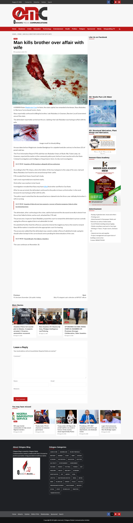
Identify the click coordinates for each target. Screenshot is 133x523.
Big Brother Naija (75, 451)
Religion (82, 29)
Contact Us (28, 2)
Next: (70, 296)
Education (37, 29)
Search (50, 2)
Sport (58, 489)
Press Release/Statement (57, 485)
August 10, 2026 (69, 335)
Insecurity (68, 470)
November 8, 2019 (19, 52)
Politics (74, 29)
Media (99, 29)
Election (79, 459)
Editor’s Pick (35, 514)
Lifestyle (52, 478)
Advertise (36, 2)
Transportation (55, 492)
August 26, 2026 (18, 432)
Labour (67, 474)
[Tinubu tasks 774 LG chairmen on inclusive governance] (44, 417)
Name (16, 381)
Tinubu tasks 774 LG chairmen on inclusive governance (42, 428)
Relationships (70, 485)
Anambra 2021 (63, 451)
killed (46, 187)
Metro (81, 478)
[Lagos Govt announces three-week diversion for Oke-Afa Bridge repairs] (110, 417)
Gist (81, 466)
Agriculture (53, 451)
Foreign (75, 466)
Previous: (27, 296)
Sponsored (91, 29)
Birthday (52, 455)
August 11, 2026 (44, 333)
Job (62, 474)
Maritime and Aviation (64, 478)
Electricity (53, 463)
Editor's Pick (61, 459)
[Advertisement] (50, 268)
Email (52, 381)
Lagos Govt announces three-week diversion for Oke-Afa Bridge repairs (109, 428)
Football (67, 466)
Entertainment (58, 29)
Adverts (20, 514)
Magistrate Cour (31, 107)
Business (22, 29)
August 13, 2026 (18, 335)
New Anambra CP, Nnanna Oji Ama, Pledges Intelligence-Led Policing (49, 329)
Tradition (75, 489)
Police (74, 481)
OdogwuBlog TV (109, 29)
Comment (17, 356)
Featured (52, 466)
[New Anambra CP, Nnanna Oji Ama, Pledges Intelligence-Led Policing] (50, 316)
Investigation (54, 474)
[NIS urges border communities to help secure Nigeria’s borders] (22, 417)
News (15, 421)
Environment (74, 463)
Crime (29, 29)
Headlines (53, 470)
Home (14, 29)
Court (67, 455)
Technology (47, 29)
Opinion (43, 2)
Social (52, 489)
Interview (76, 470)
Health (67, 29)
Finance (60, 466)
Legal (73, 474)
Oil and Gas (59, 481)
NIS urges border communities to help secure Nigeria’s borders (22, 428)
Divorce (79, 455)
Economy (53, 459)
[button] (120, 29)
